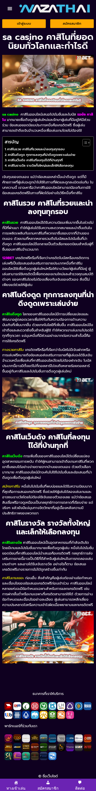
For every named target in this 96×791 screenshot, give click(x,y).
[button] (9, 8)
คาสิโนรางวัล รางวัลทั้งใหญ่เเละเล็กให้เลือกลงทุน (40, 165)
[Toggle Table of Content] (84, 142)
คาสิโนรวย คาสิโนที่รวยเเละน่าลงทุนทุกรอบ (36, 149)
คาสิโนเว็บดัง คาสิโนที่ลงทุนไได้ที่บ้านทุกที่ (35, 160)
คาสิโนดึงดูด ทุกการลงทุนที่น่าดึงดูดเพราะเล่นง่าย (41, 154)
